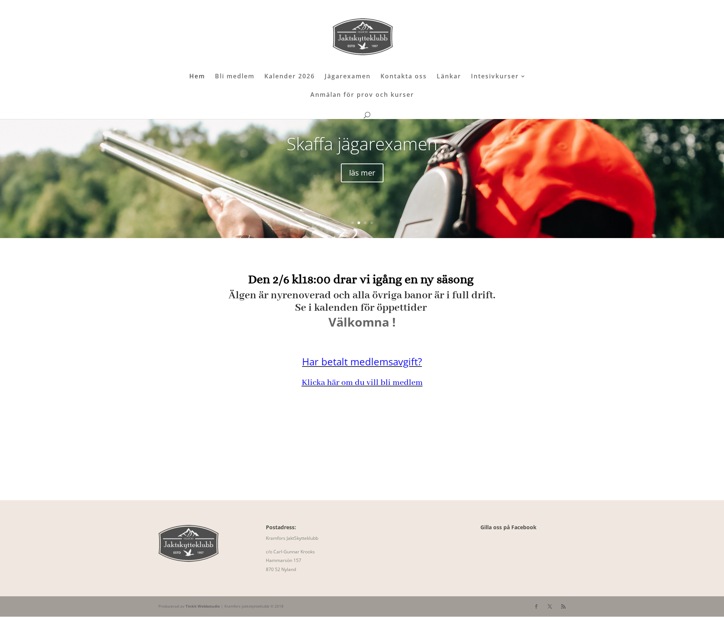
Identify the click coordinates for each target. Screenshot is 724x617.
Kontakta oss (403, 76)
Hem (197, 76)
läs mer (362, 173)
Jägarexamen (348, 76)
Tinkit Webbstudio (203, 606)
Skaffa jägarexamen (362, 143)
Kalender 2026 (289, 76)
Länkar (449, 76)
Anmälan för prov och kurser (362, 95)
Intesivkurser (495, 76)
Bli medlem (235, 76)
